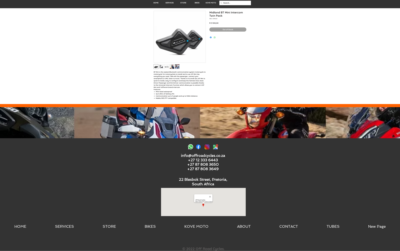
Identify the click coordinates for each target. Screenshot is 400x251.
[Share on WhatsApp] (214, 37)
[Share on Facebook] (210, 37)
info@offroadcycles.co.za (203, 155)
